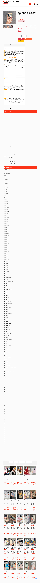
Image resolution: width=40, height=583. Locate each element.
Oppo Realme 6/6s (6, 341)
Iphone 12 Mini (6, 209)
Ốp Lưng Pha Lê (11, 117)
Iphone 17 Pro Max (6, 259)
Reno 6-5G (5, 379)
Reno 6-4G (5, 377)
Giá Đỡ (10, 148)
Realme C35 (5, 395)
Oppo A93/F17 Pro (6, 295)
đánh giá (25, 17)
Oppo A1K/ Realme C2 (7, 297)
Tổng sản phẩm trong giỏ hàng (20, 30)
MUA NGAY (21, 38)
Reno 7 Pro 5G (6, 407)
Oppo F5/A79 (6, 269)
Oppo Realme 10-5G (7, 427)
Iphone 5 (5, 177)
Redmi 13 (5, 175)
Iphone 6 (5, 185)
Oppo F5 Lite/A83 (6, 271)
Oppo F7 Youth (6, 275)
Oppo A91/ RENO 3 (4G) (7, 333)
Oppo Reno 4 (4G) (6, 327)
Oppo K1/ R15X (6, 317)
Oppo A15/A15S (6, 355)
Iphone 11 (5, 205)
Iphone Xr (5, 199)
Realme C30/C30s (6, 415)
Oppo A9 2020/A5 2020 (7, 301)
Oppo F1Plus (6, 263)
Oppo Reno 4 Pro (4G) (7, 329)
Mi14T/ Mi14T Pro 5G (7, 169)
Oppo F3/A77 (6, 265)
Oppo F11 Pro (6, 293)
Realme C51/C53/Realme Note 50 (8, 425)
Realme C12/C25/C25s (7, 393)
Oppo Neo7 (5, 283)
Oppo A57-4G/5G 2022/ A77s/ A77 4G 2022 (10, 409)
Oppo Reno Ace (6, 331)
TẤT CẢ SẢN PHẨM (8, 111)
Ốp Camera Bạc (11, 115)
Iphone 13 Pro (6, 221)
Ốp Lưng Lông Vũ (11, 119)
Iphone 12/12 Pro (6, 211)
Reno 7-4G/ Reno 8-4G (7, 399)
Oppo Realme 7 (6, 311)
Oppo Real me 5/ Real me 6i (8, 313)
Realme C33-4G (6, 417)
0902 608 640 (9, 1)
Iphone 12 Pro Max (6, 217)
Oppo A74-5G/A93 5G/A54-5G (8, 365)
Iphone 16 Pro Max (6, 251)
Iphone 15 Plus (6, 241)
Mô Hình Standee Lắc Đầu (12, 163)
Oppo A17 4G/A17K (7, 413)
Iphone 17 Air (6, 257)
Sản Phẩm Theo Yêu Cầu (8, 156)
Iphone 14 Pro (6, 229)
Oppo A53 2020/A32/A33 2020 (8, 339)
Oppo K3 (5, 319)
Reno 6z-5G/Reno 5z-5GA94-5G (8, 383)
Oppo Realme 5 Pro (7, 309)
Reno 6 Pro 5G (6, 381)
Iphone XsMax (6, 201)
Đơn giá (20, 25)
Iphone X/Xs (5, 195)
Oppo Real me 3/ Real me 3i (8, 303)
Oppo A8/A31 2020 (6, 335)
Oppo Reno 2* (6, 321)
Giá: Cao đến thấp (29, 462)
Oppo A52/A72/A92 (6, 337)
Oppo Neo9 (5, 285)
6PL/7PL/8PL (6, 179)
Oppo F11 (5, 291)
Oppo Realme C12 (6, 349)
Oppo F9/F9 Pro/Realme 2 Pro (8, 281)
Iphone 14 (5, 227)
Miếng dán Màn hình (12, 146)
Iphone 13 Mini (6, 219)
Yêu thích (21, 40)
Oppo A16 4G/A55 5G (7, 389)
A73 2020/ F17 (6, 359)
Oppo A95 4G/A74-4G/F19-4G (8, 363)
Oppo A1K (5, 299)
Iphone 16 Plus (6, 249)
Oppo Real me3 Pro (7, 305)
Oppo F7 (5, 273)
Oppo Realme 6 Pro (7, 343)
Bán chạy (16, 462)
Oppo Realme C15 (6, 347)
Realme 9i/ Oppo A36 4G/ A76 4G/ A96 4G (10, 397)
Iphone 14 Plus (6, 231)
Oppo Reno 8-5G (6, 411)
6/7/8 (4, 171)
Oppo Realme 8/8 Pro (7, 373)
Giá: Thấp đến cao (21, 462)
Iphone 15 (5, 237)
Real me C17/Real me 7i (7, 357)
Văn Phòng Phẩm (11, 157)
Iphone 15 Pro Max (6, 243)
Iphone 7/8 (5, 189)
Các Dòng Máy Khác (7, 173)
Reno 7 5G (5, 401)
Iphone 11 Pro (6, 203)
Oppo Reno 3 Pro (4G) (7, 325)
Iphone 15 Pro (6, 239)
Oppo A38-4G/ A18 (6, 433)
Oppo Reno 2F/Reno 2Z (7, 323)
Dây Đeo (10, 150)
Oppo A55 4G (6, 391)
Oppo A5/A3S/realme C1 (7, 277)
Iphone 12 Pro (6, 213)
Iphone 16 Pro (6, 247)
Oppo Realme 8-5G (6, 375)
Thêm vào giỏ (28, 38)
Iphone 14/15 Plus (6, 233)
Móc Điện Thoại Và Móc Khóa (13, 152)
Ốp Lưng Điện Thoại (8, 113)
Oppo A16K (5, 387)
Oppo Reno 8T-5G (6, 419)
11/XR (5, 197)
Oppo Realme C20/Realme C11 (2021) (9, 371)
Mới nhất (11, 462)
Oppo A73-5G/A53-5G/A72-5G (8, 405)
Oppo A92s (5, 351)
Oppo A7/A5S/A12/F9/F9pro (8, 289)
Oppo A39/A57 (6, 279)
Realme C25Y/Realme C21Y (8, 385)
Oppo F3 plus (6, 267)
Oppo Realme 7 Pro (7, 315)
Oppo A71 (5, 287)
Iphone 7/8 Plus (6, 193)
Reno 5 (5, 353)
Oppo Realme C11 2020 (7, 345)
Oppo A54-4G (6, 361)
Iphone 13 (5, 223)
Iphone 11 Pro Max (6, 207)
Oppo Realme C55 (6, 421)
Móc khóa (10, 159)
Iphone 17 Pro (6, 255)
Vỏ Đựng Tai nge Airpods (12, 154)
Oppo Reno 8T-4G (6, 423)
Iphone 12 (5, 215)
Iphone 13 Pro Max (6, 225)
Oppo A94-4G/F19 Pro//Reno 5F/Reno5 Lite (10, 367)
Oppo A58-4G (6, 429)
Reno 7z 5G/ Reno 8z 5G (7, 403)
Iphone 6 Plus (6, 187)
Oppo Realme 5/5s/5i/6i (7, 307)
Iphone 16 (5, 245)
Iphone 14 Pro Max (6, 235)
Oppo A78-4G (6, 431)
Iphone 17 (5, 253)
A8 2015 (5, 369)
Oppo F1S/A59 (6, 261)
